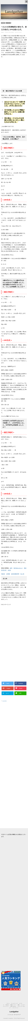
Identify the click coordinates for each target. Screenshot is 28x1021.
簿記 (19, 1004)
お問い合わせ (13, 1006)
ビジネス (5, 700)
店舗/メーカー (13, 1004)
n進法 (9, 570)
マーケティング (14, 1003)
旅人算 (22, 574)
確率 (11, 568)
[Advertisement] (14, 73)
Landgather (14, 1012)
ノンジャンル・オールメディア (14, 1014)
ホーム (8, 1003)
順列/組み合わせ (18, 568)
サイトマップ (15, 1007)
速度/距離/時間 (15, 574)
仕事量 (8, 574)
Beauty (7, 1004)
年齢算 (3, 574)
